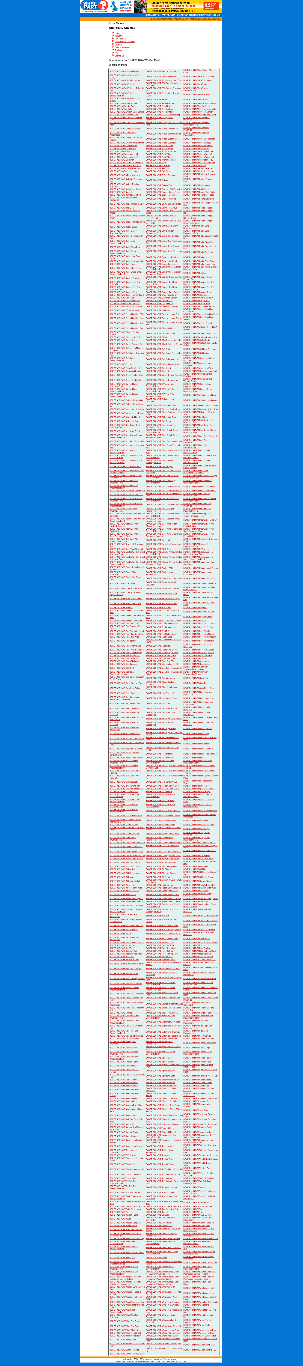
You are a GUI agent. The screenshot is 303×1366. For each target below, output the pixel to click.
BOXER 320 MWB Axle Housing (123, 171)
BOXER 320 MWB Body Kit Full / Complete (164, 189)
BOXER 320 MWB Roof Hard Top (160, 945)
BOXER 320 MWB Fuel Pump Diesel (161, 650)
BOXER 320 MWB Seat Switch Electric (199, 979)
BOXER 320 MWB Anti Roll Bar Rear (125, 165)
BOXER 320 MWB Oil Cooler (195, 866)
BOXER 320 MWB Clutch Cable (123, 340)
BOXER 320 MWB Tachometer (159, 1146)
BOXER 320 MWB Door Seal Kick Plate (126, 495)
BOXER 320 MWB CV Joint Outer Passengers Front (124, 395)
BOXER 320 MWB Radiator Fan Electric (126, 926)
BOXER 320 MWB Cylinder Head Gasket (200, 400)
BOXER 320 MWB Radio (120, 933)
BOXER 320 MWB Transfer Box (196, 1202)
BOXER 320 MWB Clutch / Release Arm (200, 337)
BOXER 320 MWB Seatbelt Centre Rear (127, 994)
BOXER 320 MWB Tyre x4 (194, 1212)
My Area (118, 44)
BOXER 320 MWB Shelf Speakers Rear (200, 1013)
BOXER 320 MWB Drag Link (158, 540)
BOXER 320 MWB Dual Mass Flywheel (126, 549)
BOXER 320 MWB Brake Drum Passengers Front (123, 252)
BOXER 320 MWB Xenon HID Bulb (124, 1350)
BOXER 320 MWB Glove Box (195, 678)
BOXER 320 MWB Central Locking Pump (127, 318)
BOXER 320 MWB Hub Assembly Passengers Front (197, 762)
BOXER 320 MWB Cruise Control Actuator (164, 375)
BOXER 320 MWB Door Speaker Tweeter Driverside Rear (197, 515)
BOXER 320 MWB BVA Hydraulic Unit (162, 295)
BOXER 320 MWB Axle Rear (158, 171)
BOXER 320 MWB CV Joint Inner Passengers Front (197, 385)
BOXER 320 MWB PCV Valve (195, 891)
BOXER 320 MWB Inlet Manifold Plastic (163, 816)
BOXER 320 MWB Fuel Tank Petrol (124, 658)
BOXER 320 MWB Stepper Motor (124, 1115)
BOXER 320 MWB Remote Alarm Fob (162, 938)
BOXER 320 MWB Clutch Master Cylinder (163, 340)
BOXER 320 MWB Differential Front (125, 417)
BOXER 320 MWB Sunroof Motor (197, 1132)
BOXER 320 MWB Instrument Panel (161, 821)
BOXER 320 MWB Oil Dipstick (122, 869)
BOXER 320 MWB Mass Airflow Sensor (126, 858)
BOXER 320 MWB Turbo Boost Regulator (163, 1206)
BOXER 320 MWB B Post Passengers (162, 175)
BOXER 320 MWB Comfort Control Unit (162, 359)
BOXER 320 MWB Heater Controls (198, 749)
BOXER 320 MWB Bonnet (121, 192)
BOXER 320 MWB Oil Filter (194, 869)
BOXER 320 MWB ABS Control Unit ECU (163, 80)
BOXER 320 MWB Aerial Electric (197, 99)
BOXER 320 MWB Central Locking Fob (162, 314)
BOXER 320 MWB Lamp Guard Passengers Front (159, 839)
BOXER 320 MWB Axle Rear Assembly (199, 171)
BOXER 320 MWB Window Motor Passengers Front (197, 1268)
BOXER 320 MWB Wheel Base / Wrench (163, 1239)
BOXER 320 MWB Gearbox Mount (160, 678)
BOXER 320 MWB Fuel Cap (195, 620)
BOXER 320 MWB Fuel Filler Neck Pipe (126, 634)
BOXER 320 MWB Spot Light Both (160, 1071)
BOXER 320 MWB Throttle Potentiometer (127, 1169)
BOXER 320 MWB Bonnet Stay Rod (198, 199)
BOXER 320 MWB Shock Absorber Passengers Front (198, 1017)
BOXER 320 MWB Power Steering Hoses (163, 899)
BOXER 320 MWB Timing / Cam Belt (125, 1174)
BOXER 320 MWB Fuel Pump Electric (199, 650)
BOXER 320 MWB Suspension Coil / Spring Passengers (198, 1136)
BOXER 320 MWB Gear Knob (196, 661)
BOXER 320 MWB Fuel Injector (123, 641)
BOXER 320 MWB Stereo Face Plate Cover (164, 1115)
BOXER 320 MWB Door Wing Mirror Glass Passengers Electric (125, 535)
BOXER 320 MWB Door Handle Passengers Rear (196, 461)
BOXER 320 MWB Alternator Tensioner (126, 163)
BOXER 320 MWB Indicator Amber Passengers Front (198, 795)
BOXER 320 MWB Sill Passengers (124, 1039)
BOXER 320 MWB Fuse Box (195, 658)
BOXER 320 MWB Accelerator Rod (198, 94)
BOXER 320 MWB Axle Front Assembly (200, 168)
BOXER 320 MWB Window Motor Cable (200, 1263)
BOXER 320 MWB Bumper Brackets (125, 278)
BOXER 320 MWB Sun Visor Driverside (163, 1124)
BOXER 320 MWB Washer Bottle (123, 1226)
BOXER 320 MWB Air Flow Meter (160, 112)
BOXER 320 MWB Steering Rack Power (163, 1105)
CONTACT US (214, 19)
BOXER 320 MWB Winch (156, 1258)
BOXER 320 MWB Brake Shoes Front (199, 264)
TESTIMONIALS (196, 19)
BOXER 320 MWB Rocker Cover (160, 942)
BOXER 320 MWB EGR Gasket (159, 549)
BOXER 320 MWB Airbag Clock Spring (199, 115)
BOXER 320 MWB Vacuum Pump (124, 1215)
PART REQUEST (168, 15)
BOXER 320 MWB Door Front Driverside (200, 436)
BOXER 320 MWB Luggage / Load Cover (163, 856)
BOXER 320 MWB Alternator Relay (198, 160)
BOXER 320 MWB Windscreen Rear (198, 1293)
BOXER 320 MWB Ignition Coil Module (126, 789)
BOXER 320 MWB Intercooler (195, 821)
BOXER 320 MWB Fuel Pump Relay (198, 653)
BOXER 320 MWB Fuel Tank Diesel (161, 655)
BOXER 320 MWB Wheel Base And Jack (200, 1239)
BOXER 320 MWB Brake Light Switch (162, 257)
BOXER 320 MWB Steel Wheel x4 (197, 1083)
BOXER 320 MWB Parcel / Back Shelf (199, 885)
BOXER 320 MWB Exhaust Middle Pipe (163, 598)
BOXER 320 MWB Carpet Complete (125, 303)
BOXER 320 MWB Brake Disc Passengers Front (122, 242)
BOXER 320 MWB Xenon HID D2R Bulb (200, 1350)
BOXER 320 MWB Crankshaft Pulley (198, 368)
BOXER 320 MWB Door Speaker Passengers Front (160, 510)
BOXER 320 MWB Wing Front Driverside (163, 1302)
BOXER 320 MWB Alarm (120, 151)
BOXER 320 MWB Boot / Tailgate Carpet (127, 204)
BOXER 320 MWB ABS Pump (122, 84)
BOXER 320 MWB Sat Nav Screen (198, 957)
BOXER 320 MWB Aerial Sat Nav (197, 106)
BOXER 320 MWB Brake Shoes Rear (125, 268)
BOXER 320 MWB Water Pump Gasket (126, 1230)
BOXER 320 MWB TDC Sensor (123, 1155)
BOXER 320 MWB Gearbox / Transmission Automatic (195, 668)
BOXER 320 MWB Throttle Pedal (160, 1164)
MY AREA (207, 15)
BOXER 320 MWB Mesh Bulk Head (198, 858)
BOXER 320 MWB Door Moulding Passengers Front (197, 482)
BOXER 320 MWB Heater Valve (159, 758)
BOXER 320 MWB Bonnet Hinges (160, 195)
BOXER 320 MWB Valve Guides (197, 1215)
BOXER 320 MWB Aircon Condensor (199, 139)
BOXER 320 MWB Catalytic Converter (126, 306)
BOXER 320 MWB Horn (193, 758)
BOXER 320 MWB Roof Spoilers (197, 954)
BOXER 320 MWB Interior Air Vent (124, 825)
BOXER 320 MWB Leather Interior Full (199, 843)
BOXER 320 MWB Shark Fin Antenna (162, 1013)
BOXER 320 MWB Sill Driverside (197, 1036)
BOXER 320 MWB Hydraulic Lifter (124, 782)
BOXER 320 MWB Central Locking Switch (127, 323)
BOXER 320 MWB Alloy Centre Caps (161, 151)
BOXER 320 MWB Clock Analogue (160, 333)
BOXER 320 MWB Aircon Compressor (162, 139)
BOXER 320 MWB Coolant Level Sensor (163, 364)
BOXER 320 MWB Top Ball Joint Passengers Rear (123, 1187)
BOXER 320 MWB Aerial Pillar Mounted (200, 103)
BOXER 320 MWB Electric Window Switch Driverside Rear (198, 553)
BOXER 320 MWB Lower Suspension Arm (127, 856)
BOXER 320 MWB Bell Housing (196, 185)
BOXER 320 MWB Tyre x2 (121, 1212)
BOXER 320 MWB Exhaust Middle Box (126, 598)
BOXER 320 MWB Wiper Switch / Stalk (199, 1336)
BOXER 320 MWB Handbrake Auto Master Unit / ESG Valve (124, 698)
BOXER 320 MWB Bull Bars (195, 273)
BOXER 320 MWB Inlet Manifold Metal (126, 816)
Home (111, 23)
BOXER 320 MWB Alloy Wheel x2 (160, 154)
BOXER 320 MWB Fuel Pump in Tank (162, 653)
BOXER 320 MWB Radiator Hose (124, 929)
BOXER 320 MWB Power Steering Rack (163, 901)
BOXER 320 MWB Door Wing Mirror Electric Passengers (161, 525)
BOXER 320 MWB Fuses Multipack (124, 661)
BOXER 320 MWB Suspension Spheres (126, 1146)
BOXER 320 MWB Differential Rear (161, 417)
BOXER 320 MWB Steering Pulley (124, 1101)
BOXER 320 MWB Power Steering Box (162, 895)
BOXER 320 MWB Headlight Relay (161, 729)
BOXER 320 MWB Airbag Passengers (162, 129)
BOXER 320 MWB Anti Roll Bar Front (199, 163)
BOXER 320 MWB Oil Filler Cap (159, 869)
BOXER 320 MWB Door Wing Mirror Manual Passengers (125, 540)
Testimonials (120, 50)
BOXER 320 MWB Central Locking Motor (200, 314)
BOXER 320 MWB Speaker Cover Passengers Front (197, 1053)
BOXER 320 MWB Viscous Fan (159, 1223)
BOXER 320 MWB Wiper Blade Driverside (164, 1326)
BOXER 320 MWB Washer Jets (159, 1226)
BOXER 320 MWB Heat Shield (196, 744)
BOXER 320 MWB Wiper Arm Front (124, 1321)
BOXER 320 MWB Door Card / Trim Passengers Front (161, 426)
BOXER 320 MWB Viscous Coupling (125, 1223)
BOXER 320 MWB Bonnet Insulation (198, 195)
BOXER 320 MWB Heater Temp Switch (126, 758)
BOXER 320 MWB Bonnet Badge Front (162, 192)
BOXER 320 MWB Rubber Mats (159, 957)
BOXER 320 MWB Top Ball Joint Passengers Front (197, 1182)
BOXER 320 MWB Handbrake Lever (125, 703)
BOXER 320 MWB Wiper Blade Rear (125, 1330)
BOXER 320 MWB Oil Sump (158, 877)
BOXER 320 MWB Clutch (156, 337)
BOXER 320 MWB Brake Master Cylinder (127, 261)
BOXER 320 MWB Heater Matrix (159, 754)
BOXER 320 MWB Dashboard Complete (200, 405)
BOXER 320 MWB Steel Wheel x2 (124, 1083)
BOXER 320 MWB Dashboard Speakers (127, 409)
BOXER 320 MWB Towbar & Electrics (125, 1192)
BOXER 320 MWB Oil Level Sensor (161, 873)
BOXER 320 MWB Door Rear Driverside (163, 487)
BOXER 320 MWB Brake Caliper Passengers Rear (197, 232)
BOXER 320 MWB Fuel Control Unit (161, 627)
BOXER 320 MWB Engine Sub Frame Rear (164, 578)
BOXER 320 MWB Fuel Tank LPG (197, 655)
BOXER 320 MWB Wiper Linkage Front (162, 1330)
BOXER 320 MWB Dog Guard (158, 421)
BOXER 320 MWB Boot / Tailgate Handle (163, 204)
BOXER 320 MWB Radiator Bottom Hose (200, 915)
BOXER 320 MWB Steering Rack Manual (127, 1105)
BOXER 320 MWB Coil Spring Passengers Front (196, 354)
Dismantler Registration (125, 42)
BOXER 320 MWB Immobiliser (159, 791)
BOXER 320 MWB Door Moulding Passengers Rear (124, 487)
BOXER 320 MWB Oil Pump (121, 877)
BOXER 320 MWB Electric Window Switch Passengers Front (198, 558)
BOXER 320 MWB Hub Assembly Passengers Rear (124, 767)
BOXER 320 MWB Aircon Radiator (198, 146)
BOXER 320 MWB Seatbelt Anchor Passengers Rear (160, 989)
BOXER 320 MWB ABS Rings (195, 84)
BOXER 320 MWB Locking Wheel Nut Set (163, 852)
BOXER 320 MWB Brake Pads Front (161, 261)
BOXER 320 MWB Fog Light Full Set (198, 611)
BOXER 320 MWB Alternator (122, 160)
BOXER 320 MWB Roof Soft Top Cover (200, 951)
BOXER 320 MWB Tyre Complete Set (162, 1209)
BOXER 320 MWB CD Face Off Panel (162, 306)
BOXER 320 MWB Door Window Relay (200, 520)
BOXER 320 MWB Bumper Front (123, 292)
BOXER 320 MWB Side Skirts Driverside (163, 1032)
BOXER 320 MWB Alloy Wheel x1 (124, 154)
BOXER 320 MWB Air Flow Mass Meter (200, 109)
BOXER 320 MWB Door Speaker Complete (164, 505)
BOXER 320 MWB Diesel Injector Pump (126, 413)
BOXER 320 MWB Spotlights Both (160, 1076)
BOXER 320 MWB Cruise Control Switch (127, 380)
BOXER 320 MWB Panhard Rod (159, 885)
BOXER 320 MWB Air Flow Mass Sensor (127, 112)
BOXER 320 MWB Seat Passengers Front (127, 979)
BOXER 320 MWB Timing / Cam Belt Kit (163, 1174)
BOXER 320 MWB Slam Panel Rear (198, 1039)
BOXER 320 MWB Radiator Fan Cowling (200, 920)
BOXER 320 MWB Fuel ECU (158, 631)
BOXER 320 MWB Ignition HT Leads (198, 789)
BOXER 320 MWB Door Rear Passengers (127, 491)
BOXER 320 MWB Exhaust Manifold (161, 593)
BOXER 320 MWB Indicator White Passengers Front (197, 805)
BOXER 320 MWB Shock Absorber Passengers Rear (124, 1022)
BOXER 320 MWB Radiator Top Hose (199, 929)
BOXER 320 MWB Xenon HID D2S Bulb (127, 1354)
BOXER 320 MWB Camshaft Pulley (198, 298)
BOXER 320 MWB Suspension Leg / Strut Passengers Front (198, 1141)
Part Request (120, 39)
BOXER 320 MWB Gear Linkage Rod (162, 664)
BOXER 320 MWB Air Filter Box (159, 109)
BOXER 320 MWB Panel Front (122, 885)
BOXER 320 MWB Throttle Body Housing (200, 1159)
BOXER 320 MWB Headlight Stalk (197, 729)
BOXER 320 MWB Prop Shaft (195, 901)
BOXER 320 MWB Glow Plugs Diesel (199, 688)
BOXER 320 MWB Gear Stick (122, 668)
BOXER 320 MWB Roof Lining (196, 945)
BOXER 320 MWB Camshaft (122, 298)
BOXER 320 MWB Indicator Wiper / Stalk (163, 811)
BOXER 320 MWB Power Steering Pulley (200, 899)
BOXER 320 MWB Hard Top (158, 703)
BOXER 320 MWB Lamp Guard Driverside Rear (123, 839)
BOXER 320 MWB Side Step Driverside (126, 1036)
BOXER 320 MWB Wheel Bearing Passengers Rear (124, 1247)
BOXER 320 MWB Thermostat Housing (200, 1155)
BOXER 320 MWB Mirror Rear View (161, 862)
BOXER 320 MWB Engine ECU (159, 568)
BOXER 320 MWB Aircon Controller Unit (127, 143)
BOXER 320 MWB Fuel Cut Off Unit (198, 627)
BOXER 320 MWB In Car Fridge (197, 791)
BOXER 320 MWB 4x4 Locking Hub (125, 71)
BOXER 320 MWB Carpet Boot (196, 301)
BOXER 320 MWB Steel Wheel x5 (124, 1085)
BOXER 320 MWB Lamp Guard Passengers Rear (196, 839)
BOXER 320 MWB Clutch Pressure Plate (127, 344)
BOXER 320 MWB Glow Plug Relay (125, 688)
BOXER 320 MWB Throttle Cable (124, 1164)
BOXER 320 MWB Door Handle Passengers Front (159, 461)
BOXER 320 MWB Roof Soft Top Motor (126, 954)
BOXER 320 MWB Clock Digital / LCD (199, 333)
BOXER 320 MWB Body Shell (196, 189)
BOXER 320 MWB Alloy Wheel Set (198, 151)
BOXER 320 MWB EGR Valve (196, 549)
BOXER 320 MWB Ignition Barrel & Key (162, 786)
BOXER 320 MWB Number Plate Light (162, 866)
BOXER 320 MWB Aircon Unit (196, 148)
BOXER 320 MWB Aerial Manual (123, 103)
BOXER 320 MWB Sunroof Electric (160, 1128)
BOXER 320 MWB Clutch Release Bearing (164, 344)
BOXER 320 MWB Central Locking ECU (127, 314)
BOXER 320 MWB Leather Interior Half (126, 847)
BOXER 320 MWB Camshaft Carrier (161, 298)
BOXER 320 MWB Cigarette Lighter (161, 328)
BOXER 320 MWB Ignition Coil (196, 786)
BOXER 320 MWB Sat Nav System (160, 959)
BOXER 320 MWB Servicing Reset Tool (126, 1013)
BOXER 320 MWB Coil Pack (158, 349)
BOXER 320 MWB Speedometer (123, 1066)
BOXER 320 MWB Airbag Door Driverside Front (196, 118)
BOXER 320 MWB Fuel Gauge (159, 637)
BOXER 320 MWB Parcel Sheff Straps (126, 888)
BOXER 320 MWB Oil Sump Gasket (125, 881)
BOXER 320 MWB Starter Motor (123, 1080)
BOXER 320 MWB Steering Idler (123, 1098)
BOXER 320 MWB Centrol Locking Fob (126, 328)
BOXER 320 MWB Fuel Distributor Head (127, 631)
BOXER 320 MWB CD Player (158, 310)
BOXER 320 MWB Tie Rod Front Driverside (164, 1169)
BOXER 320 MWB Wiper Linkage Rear (200, 1330)
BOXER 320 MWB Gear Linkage (123, 664)
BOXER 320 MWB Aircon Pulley (123, 146)
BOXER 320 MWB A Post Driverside (198, 76)
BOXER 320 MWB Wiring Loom (123, 1340)
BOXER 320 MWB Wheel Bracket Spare (127, 1253)
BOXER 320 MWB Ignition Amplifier (125, 786)
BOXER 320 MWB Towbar (194, 1187)
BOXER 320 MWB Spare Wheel (123, 1048)
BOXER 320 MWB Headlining (196, 734)
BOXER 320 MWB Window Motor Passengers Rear (124, 1273)
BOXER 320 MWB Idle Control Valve (161, 782)
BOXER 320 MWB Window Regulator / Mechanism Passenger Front (162, 1278)
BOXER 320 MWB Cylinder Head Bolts (126, 400)
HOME (147, 15)
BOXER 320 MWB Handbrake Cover (199, 698)
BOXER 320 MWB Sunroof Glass (124, 1132)
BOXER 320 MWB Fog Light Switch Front (127, 620)
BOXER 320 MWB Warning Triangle (198, 1223)
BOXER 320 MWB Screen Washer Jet (199, 959)
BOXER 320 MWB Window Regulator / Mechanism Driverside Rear (126, 1278)
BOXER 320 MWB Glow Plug (195, 683)
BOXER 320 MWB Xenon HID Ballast (199, 1345)
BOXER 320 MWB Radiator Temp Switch (163, 929)
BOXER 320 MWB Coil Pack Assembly (199, 349)
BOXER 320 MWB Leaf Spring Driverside (127, 843)
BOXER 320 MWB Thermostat (159, 1155)
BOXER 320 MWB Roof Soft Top (123, 951)
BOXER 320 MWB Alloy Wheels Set (198, 157)
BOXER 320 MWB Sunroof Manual (161, 1132)
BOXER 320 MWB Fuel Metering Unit (125, 646)
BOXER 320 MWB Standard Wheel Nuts (200, 1076)
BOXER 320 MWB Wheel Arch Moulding (127, 1239)
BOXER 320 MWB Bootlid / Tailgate (198, 208)
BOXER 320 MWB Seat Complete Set (126, 968)
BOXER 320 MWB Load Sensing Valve (126, 852)
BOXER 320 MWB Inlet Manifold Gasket (200, 811)
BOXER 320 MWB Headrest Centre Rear (127, 739)
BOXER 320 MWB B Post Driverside (125, 175)
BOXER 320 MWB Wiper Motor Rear (198, 1333)
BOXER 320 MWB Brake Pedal (123, 264)
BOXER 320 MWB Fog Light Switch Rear (163, 620)
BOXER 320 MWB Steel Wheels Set (161, 1085)
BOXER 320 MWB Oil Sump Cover (198, 877)
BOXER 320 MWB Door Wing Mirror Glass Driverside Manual (198, 530)
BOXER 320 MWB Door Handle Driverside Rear (196, 451)
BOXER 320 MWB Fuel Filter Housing (199, 634)
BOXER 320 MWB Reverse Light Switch (127, 942)
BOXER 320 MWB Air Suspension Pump (163, 115)
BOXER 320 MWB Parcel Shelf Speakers (163, 888)
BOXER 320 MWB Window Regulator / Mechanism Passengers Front (126, 1283)
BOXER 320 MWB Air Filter (121, 109)
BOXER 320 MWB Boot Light (122, 208)
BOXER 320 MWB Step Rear (195, 1110)
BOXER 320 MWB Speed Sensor (160, 1058)
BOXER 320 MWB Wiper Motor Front (125, 1333)
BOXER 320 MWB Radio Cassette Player (163, 933)
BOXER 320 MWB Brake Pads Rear (198, 261)
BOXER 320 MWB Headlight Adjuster (162, 708)
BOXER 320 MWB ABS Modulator (197, 80)
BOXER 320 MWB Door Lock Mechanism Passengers (195, 471)
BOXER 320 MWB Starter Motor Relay (162, 1080)
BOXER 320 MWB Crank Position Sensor (127, 368)
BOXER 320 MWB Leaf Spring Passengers (164, 843)
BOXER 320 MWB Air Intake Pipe (124, 115)
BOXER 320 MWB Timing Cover (159, 1178)
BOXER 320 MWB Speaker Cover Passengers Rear (124, 1058)
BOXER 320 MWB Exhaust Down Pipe (199, 583)
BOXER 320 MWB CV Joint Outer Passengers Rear (160, 395)
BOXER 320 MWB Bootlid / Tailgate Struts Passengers (198, 222)
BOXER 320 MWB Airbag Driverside (125, 129)
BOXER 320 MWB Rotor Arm (122, 957)
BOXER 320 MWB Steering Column (125, 1089)
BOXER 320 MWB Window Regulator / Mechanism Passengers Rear (162, 1283)
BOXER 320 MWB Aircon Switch (159, 148)
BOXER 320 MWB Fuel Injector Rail (198, 641)
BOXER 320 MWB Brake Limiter (197, 257)
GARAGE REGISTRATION (161, 19)
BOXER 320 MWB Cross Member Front (200, 371)
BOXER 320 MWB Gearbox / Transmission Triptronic (195, 673)
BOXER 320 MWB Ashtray (194, 165)
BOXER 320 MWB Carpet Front (159, 303)
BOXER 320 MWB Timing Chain (123, 1178)
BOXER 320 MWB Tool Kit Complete (198, 1178)
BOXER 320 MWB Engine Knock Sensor (200, 568)
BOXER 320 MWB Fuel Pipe (158, 646)
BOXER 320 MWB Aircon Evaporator (161, 143)
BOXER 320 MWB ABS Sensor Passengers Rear (123, 94)
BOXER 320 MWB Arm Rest (158, 165)
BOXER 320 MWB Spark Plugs (196, 1048)
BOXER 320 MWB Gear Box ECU (160, 661)
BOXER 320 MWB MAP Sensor (196, 856)
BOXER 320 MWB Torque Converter (161, 1187)
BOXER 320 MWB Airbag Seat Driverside (163, 134)
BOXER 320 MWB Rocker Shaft (123, 945)
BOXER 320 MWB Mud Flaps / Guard (125, 866)
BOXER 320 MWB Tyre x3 (157, 1212)
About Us (119, 36)
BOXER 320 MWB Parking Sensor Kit (162, 891)
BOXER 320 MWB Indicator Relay (160, 800)
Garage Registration (123, 47)
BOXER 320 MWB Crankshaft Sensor (125, 371)
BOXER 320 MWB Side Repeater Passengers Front (124, 1032)
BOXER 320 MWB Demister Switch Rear (163, 409)
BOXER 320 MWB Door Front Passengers (164, 441)
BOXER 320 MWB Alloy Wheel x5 (160, 157)
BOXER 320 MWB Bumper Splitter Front (127, 295)
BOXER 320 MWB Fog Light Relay (198, 616)
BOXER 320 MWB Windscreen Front (198, 1288)
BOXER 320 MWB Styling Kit (122, 1124)
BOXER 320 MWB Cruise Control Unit (162, 380)
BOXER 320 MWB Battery (157, 180)
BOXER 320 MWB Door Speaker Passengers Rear (197, 510)
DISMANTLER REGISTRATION (189, 15)
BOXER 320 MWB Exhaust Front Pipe (126, 588)
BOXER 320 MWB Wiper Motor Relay (125, 1336)
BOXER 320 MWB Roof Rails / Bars (161, 948)
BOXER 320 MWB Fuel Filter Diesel (161, 634)
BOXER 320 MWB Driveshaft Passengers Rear (195, 545)
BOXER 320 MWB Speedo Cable (124, 1062)
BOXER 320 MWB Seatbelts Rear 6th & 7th (164, 1004)
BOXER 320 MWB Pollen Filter (123, 895)
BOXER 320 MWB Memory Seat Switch (162, 858)
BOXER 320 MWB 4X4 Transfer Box (161, 76)
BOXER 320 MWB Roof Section (196, 948)
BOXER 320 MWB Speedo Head (197, 1062)
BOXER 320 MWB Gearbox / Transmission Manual (122, 673)
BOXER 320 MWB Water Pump (196, 1226)
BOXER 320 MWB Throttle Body (159, 1159)
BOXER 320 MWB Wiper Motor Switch (162, 1336)
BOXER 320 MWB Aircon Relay (123, 148)
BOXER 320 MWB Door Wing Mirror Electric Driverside (125, 525)
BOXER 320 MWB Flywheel (195, 607)
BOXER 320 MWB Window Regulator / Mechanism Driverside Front (162, 1273)
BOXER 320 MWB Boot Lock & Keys (161, 208)
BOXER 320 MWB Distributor (195, 417)
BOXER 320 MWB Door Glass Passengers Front (196, 446)
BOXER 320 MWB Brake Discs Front (198, 242)
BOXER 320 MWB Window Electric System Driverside (124, 1263)
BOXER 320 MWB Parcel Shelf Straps (199, 888)
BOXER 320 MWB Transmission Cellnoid (127, 1206)
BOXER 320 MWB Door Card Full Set (125, 431)
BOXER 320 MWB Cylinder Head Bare (199, 395)
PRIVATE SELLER (181, 19)
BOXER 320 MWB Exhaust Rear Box (125, 603)
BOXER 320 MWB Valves (120, 1219)
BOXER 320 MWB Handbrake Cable (161, 698)
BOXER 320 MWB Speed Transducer (199, 1058)
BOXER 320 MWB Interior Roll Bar (124, 834)
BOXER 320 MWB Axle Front (158, 168)
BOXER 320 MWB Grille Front (122, 693)
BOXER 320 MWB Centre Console (198, 323)
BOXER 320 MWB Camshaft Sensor (125, 301)
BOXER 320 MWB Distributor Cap (124, 421)
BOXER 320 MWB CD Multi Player (124, 310)
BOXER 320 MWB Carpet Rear (196, 303)
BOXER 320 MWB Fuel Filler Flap (197, 631)
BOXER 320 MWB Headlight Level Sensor (164, 718)
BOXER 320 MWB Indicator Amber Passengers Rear (124, 800)
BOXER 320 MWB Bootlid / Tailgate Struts (127, 222)
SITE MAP (216, 15)
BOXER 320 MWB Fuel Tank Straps (161, 658)
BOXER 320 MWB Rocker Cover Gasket (200, 942)
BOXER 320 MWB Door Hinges (159, 466)
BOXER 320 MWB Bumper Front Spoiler (163, 292)
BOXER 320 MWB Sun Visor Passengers (200, 1124)
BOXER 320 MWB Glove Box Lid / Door (126, 683)
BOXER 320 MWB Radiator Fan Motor (162, 926)
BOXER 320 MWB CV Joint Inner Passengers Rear (124, 390)
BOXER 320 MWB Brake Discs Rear (125, 247)
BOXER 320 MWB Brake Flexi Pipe (198, 252)
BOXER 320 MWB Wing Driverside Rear (127, 1302)
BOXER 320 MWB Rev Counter (196, 938)
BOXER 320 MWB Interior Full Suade (199, 825)
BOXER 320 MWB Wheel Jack (122, 1258)
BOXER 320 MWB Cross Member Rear (126, 375)
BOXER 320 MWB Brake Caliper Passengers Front (160, 232)
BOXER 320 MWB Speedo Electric (160, 1062)
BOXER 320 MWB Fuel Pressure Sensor (127, 650)
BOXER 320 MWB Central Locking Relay (163, 318)
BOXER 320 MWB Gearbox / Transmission (164, 668)
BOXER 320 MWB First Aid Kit (158, 607)
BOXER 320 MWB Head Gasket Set (125, 708)
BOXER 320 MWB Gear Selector (197, 664)
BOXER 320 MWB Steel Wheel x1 (197, 1080)
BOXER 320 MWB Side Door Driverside (163, 1022)
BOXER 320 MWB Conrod (121, 364)
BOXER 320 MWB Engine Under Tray (199, 578)
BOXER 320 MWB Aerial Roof (122, 106)
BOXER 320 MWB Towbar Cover (160, 1192)
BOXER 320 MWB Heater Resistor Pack (200, 754)
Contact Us (119, 56)
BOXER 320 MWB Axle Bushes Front (125, 168)
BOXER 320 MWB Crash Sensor (160, 371)
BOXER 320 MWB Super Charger (124, 1136)
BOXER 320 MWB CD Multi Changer (199, 306)
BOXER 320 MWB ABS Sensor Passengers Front (196, 89)
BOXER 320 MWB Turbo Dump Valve (125, 1209)
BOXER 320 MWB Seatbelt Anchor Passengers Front (124, 989)
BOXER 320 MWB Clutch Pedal (196, 340)
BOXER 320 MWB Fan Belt (121, 607)
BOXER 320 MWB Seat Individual (124, 973)
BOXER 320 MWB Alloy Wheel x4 (124, 157)
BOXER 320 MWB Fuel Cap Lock (124, 623)
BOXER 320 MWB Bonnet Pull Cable (162, 199)
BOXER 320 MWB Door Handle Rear (125, 466)
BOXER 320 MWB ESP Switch (122, 583)
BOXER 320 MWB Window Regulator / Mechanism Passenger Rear (199, 1278)
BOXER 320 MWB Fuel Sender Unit (125, 655)
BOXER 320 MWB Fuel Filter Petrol (125, 637)
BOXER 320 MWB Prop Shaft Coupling (126, 905)
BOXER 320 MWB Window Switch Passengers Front (160, 1288)
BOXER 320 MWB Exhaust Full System (162, 588)
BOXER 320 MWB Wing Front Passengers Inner (122, 1311)
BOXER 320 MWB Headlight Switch (125, 734)
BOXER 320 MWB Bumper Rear (197, 292)
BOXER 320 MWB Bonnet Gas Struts (199, 192)
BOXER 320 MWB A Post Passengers (125, 80)
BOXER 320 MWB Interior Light (196, 829)
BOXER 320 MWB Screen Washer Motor (127, 963)
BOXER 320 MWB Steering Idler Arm (161, 1098)
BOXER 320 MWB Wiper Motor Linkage (163, 1333)
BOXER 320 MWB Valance (157, 1215)
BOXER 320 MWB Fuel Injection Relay (199, 637)
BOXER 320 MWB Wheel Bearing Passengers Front (197, 1242)
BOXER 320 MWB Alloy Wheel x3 (197, 154)
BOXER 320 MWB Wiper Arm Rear (124, 1326)
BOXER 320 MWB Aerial (156, 99)
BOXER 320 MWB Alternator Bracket (161, 160)
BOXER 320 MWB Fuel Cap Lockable (162, 623)
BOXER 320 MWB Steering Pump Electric (163, 1101)
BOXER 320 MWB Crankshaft (158, 368)
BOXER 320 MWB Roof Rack (122, 948)
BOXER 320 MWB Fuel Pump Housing (126, 653)
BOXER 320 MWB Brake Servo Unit (161, 264)
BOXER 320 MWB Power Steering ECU (126, 899)
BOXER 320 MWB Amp (156, 163)
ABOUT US (155, 15)
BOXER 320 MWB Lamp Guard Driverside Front (196, 834)
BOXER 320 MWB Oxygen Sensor (198, 881)
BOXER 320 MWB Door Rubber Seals (199, 491)
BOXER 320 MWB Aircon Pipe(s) (197, 143)
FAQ (206, 19)
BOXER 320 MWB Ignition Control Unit (162, 789)
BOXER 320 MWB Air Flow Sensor (198, 112)
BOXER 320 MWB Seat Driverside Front (163, 968)
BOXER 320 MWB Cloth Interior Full (125, 337)
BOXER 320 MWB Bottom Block (123, 227)
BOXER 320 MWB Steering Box (196, 1085)
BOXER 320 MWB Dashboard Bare (161, 405)
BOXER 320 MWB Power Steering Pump (127, 901)
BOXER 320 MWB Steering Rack (197, 1101)
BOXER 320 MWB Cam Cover (196, 295)
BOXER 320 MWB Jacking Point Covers (163, 834)
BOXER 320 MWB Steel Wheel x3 (160, 1083)
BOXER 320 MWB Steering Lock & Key (200, 1098)
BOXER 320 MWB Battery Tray (159, 185)
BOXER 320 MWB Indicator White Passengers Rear (124, 810)
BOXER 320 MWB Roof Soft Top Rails (162, 954)
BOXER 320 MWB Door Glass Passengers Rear (122, 451)
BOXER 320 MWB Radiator (157, 915)
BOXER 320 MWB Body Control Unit (125, 189)
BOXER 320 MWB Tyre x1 (194, 1209)
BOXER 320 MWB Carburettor (159, 301)
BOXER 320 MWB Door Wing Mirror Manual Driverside (198, 535)
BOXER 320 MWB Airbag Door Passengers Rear (196, 124)
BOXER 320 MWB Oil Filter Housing (125, 873)
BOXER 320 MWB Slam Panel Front (161, 1039)
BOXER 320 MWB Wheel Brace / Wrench (163, 1248)
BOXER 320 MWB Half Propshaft (160, 693)
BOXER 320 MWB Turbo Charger (197, 1206)
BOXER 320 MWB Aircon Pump (159, 146)
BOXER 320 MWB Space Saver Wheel (199, 1043)
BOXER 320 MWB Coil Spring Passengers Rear (122, 359)
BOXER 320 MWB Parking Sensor (124, 891)
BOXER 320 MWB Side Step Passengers (163, 1036)
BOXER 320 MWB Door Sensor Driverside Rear (196, 494)
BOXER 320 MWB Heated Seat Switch (126, 749)
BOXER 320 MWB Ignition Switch (124, 791)
